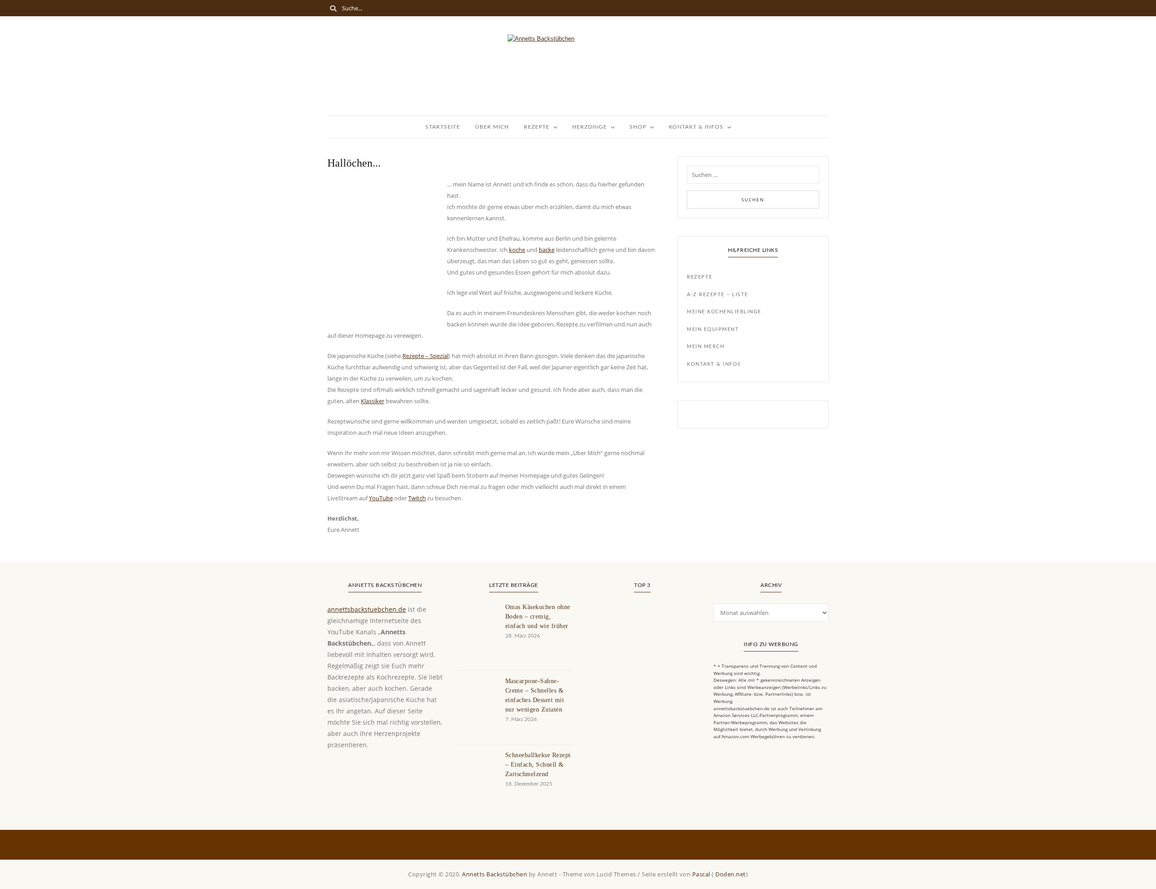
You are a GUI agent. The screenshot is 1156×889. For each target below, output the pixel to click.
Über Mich (492, 127)
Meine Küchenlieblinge (724, 311)
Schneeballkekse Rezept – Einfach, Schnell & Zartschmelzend (538, 764)
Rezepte (537, 127)
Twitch (417, 498)
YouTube (381, 498)
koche (517, 250)
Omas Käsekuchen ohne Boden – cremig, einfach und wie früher (537, 616)
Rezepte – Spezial (425, 356)
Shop (637, 127)
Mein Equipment (713, 329)
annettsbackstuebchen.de (366, 609)
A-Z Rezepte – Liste (717, 294)
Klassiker (372, 401)
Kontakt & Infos (696, 127)
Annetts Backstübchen (494, 874)
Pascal (701, 874)
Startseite (442, 127)
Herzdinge (589, 127)
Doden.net (730, 874)
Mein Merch (705, 346)
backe (547, 250)
